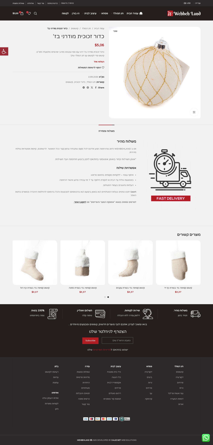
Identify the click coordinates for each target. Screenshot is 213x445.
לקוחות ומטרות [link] (51, 403)
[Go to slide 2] (105, 297)
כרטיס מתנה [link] (84, 399)
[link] (4, 51)
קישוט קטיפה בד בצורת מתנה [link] (83, 288)
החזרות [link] (86, 382)
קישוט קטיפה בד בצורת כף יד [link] (178, 288)
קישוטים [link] (74, 28)
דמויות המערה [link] (176, 399)
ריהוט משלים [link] (115, 393)
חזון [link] (56, 409)
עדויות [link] (55, 377)
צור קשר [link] (86, 404)
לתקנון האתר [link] (80, 202)
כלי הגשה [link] (116, 377)
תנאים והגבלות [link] (83, 393)
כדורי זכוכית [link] (79, 82)
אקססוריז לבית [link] (114, 382)
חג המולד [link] (86, 28)
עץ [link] (151, 393)
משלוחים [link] (85, 388)
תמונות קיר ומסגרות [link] (112, 399)
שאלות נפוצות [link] (83, 372)
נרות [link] (181, 388)
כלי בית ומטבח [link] (114, 372)
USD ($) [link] (187, 3)
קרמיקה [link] (148, 399)
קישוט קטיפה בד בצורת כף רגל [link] (35, 288)
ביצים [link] (149, 377)
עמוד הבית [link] (99, 28)
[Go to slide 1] (108, 297)
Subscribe (90, 340)
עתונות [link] (55, 382)
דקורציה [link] (179, 377)
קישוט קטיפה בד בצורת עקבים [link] (130, 288)
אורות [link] (180, 404)
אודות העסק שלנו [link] (50, 398)
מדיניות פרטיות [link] (83, 377)
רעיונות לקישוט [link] (51, 372)
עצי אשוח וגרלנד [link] (175, 393)
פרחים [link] (180, 382)
